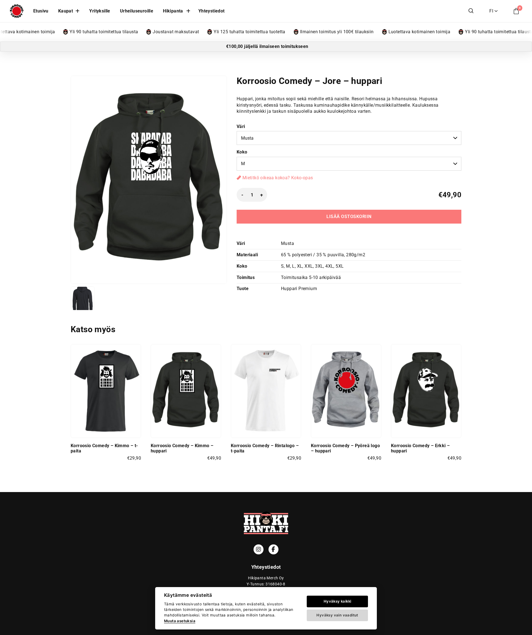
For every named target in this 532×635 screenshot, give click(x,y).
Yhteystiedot (211, 11)
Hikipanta (173, 11)
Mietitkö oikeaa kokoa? (277, 177)
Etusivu (40, 11)
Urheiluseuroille (136, 11)
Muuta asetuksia (179, 621)
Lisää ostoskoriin (349, 216)
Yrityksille (99, 11)
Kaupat (65, 11)
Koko (242, 152)
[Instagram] (259, 549)
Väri (241, 126)
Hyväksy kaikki (337, 601)
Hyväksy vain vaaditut (337, 615)
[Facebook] (273, 549)
